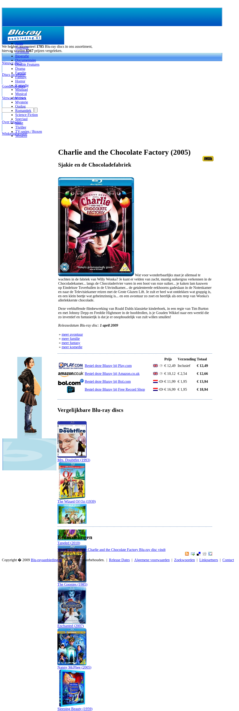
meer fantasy (71, 343)
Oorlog (20, 106)
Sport (19, 123)
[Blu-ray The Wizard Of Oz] (72, 498)
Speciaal (21, 119)
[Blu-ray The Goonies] (72, 581)
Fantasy (21, 77)
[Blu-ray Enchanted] (72, 623)
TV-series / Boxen (28, 131)
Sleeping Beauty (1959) (74, 709)
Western (21, 136)
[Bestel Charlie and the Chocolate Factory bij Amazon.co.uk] (71, 376)
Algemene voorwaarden (152, 560)
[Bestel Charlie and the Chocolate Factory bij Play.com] (71, 368)
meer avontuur (72, 334)
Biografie (22, 56)
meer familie (71, 339)
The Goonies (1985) (72, 584)
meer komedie (72, 347)
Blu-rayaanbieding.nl (46, 560)
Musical (21, 94)
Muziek (20, 98)
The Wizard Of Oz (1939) (76, 501)
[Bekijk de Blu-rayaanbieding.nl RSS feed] (186, 554)
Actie (19, 43)
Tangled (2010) (68, 543)
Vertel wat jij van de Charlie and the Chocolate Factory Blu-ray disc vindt (111, 550)
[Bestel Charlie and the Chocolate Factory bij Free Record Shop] (71, 392)
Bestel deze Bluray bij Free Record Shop (115, 389)
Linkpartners (208, 560)
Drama (20, 69)
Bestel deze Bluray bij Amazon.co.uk (112, 374)
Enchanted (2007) (70, 626)
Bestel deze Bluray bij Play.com (108, 366)
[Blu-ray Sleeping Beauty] (72, 706)
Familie (20, 73)
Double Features (27, 64)
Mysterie (21, 102)
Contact (228, 560)
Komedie (22, 85)
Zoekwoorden (184, 560)
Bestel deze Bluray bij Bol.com (108, 381)
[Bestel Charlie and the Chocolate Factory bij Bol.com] (71, 384)
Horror (20, 81)
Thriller (20, 127)
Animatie (22, 48)
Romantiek (23, 111)
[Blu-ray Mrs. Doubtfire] (72, 457)
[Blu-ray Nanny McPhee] (72, 664)
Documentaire (25, 60)
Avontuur (22, 52)
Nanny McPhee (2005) (74, 667)
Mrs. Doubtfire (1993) (73, 460)
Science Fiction (26, 115)
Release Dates (119, 560)
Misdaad (21, 90)
